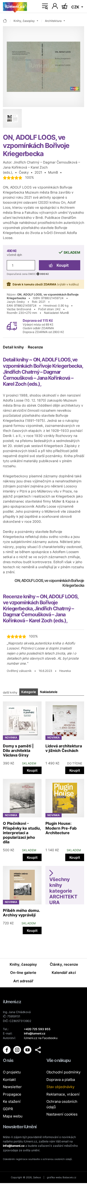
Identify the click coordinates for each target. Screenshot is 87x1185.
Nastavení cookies (62, 1114)
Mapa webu (12, 1116)
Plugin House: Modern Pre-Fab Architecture (61, 828)
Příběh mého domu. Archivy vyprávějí (21, 912)
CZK (75, 7)
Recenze (35, 347)
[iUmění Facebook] (7, 1049)
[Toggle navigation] (45, 6)
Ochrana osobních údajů (61, 1104)
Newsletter (12, 1086)
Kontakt (9, 1079)
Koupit (63, 265)
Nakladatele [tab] (49, 692)
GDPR (8, 1109)
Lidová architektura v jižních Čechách (63, 748)
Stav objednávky (60, 1086)
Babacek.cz (69, 1177)
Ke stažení (12, 1101)
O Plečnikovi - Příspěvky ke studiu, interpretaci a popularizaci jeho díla (22, 832)
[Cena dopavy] (12, 326)
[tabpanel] (43, 816)
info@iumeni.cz (14, 1145)
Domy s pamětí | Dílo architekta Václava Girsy (18, 750)
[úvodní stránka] (5, 21)
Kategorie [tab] (28, 692)
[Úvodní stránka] (15, 6)
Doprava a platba (60, 1079)
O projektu (12, 1072)
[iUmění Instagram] (17, 1049)
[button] (38, 1050)
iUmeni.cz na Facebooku (41, 1038)
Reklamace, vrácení (63, 1094)
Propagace (12, 1094)
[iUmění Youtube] (28, 1049)
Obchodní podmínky (63, 1072)
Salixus (37, 1177)
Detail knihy (13, 347)
